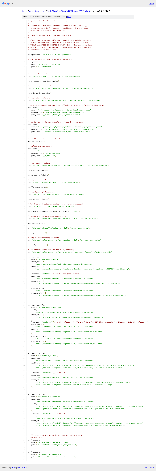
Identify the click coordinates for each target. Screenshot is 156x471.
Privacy (20, 467)
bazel (24, 11)
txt (146, 467)
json (152, 467)
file (69, 17)
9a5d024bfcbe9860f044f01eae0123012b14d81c (70, 11)
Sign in (151, 4)
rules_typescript (37, 11)
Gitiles (14, 467)
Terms (26, 467)
